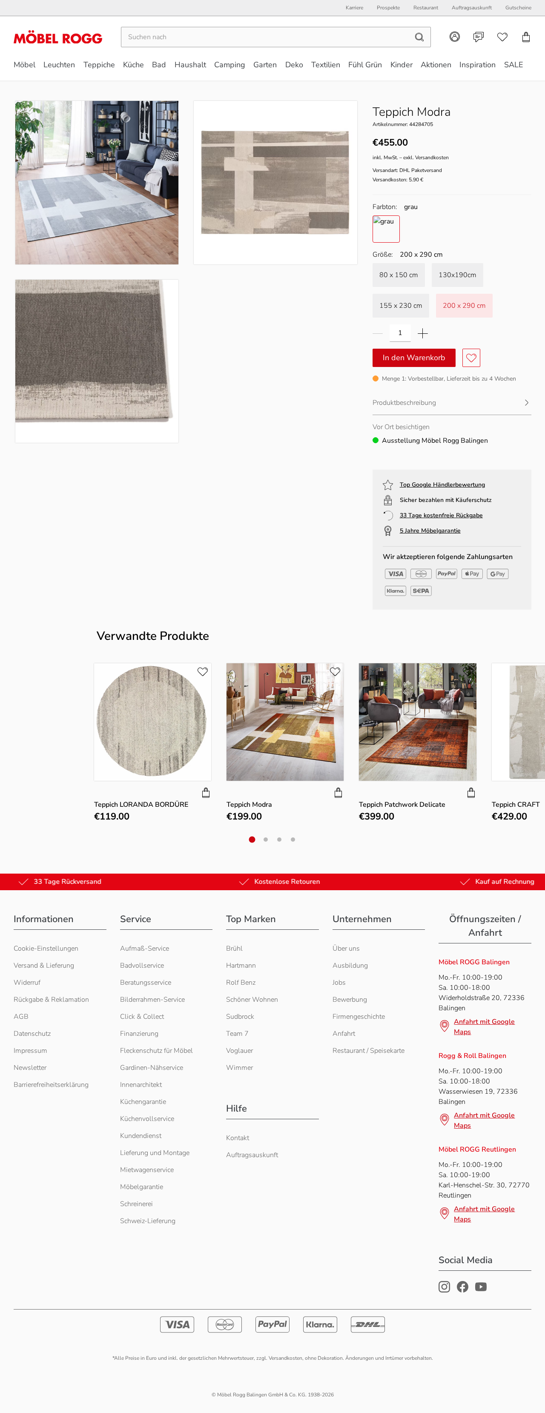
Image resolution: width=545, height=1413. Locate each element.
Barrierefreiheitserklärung (51, 1084)
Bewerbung (350, 999)
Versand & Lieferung (44, 965)
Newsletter (30, 1067)
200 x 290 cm (464, 305)
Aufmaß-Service (144, 948)
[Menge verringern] (378, 333)
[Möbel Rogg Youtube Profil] (481, 1290)
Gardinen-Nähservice (151, 1067)
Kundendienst (140, 1136)
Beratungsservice (145, 982)
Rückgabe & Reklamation (51, 999)
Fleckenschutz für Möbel (156, 1050)
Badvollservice (142, 965)
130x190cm (457, 275)
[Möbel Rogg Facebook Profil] (462, 1290)
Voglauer (239, 1050)
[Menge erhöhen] (423, 333)
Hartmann (241, 965)
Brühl (234, 948)
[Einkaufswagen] (526, 37)
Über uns (346, 948)
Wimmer (239, 1067)
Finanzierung (139, 1033)
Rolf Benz (240, 982)
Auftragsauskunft (252, 1155)
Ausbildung (350, 965)
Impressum (30, 1050)
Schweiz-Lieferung (147, 1221)
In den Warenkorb (414, 358)
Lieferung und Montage (154, 1153)
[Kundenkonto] (455, 37)
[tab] (252, 839)
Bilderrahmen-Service (152, 999)
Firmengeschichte (359, 1016)
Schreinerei (136, 1204)
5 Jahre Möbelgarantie (430, 531)
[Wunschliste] (502, 37)
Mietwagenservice (147, 1170)
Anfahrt (344, 1033)
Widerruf (27, 982)
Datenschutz (32, 1033)
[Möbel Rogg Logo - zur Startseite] (58, 36)
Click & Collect (142, 1016)
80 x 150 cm (398, 275)
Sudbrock (240, 1016)
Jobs (339, 982)
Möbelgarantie (141, 1187)
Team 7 (237, 1033)
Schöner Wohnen (252, 999)
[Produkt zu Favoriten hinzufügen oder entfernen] (471, 358)
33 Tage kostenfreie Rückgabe (441, 515)
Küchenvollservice (147, 1119)
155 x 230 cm (400, 305)
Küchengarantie (143, 1101)
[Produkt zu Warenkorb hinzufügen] (206, 793)
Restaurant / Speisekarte (368, 1050)
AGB (21, 1016)
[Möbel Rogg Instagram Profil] (444, 1290)
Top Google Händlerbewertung (442, 485)
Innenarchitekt (141, 1084)
